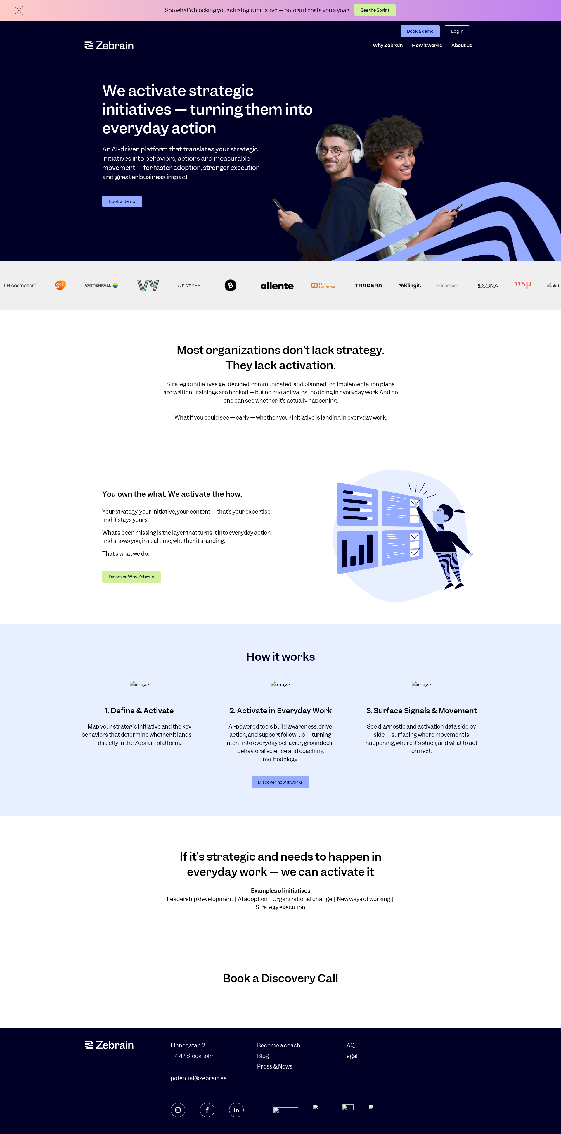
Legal (350, 1056)
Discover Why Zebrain (131, 577)
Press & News (274, 1066)
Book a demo (420, 31)
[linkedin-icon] (236, 1110)
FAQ (348, 1045)
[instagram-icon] (178, 1110)
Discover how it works (280, 782)
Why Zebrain (388, 45)
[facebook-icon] (207, 1110)
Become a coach (278, 1045)
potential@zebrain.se (199, 1078)
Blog (263, 1056)
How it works (427, 45)
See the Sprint (375, 10)
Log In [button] (457, 31)
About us (461, 45)
